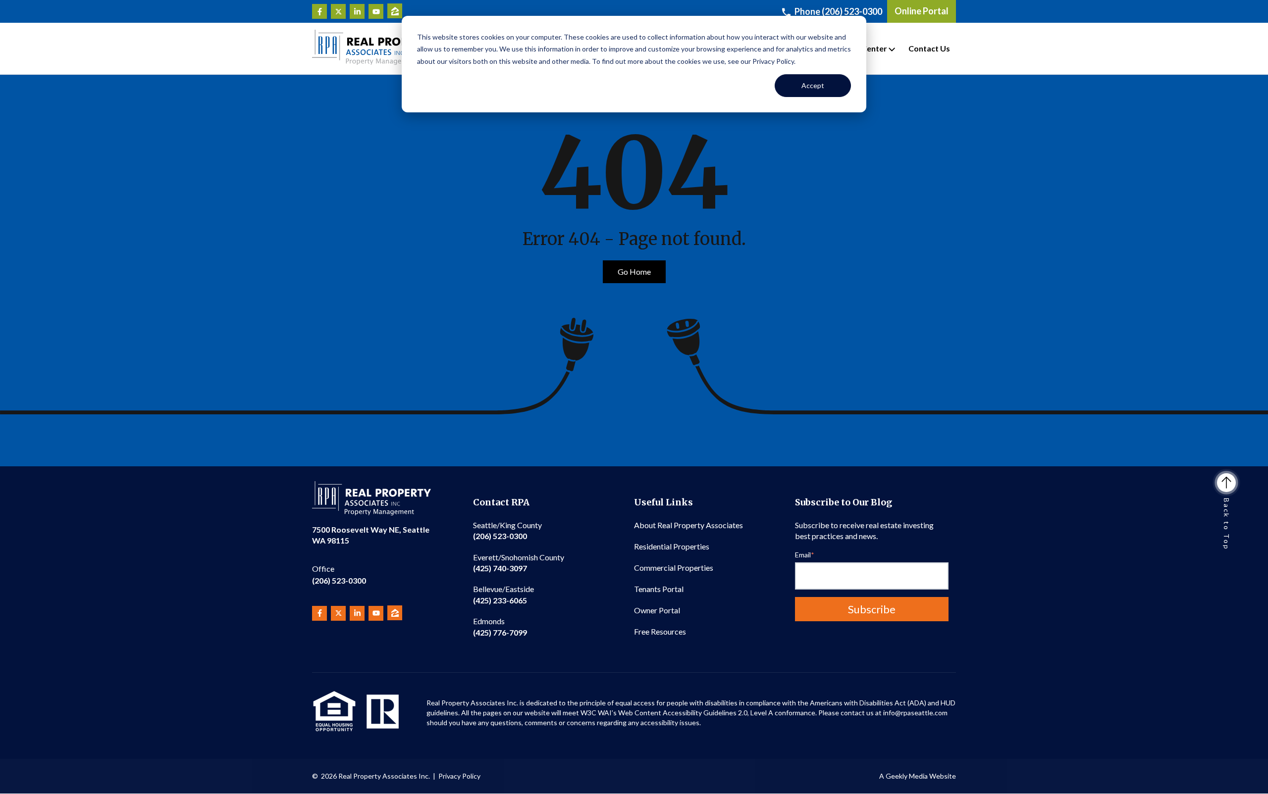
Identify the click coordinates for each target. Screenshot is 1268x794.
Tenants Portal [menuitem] (659, 589)
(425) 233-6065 (503, 594)
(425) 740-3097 (518, 562)
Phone (838, 11)
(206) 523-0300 (339, 574)
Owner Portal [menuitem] (657, 610)
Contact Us (929, 48)
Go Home (634, 271)
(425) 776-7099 (500, 626)
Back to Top (1226, 524)
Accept (812, 85)
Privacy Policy (459, 776)
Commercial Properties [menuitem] (673, 567)
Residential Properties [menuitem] (671, 546)
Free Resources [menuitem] (660, 631)
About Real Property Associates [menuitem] (688, 525)
